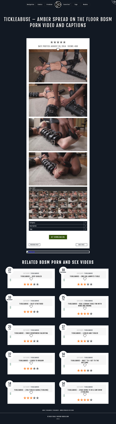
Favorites (67, 4)
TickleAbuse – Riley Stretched (31, 304)
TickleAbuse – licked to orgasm (31, 361)
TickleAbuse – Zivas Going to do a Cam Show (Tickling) (85, 391)
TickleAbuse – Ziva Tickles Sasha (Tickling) (31, 390)
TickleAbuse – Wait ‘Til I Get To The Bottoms (85, 362)
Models (85, 4)
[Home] (58, 4)
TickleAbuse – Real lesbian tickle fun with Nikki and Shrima (85, 305)
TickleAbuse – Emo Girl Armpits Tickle (85, 276)
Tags (75, 4)
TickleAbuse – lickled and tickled (85, 333)
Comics (40, 4)
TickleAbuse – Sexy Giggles (31, 276)
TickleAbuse (35, 273)
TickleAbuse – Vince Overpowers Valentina (31, 333)
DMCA (58, 419)
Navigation (30, 4)
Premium (49, 4)
